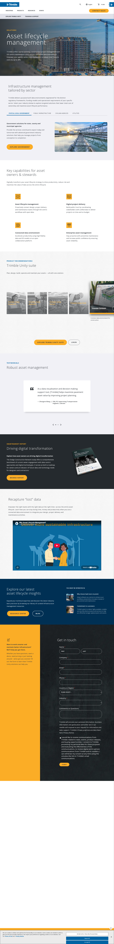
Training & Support (32, 16)
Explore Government (20, 147)
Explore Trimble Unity (13, 16)
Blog (38, 614)
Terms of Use (8, 936)
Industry (66, 698)
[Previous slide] (53, 425)
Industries (9, 10)
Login (74, 342)
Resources (31, 10)
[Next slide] (61, 425)
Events (41, 10)
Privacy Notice (68, 733)
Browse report (17, 478)
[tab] (19, 113)
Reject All (87, 938)
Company (67, 657)
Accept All (87, 942)
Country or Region (70, 688)
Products (20, 10)
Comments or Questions (69, 708)
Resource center (18, 614)
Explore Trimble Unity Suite (50, 342)
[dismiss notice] (110, 928)
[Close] (111, 937)
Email (65, 668)
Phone (65, 678)
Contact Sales (98, 11)
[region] (57, 403)
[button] (88, 4)
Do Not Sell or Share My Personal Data (87, 934)
